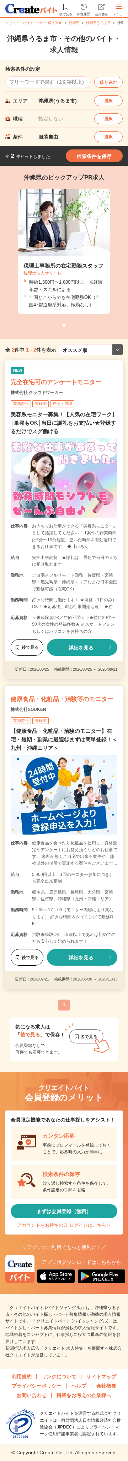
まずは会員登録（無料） (64, 1211)
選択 (108, 100)
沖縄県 (74, 23)
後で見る (30, 647)
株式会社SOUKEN (28, 709)
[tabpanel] (64, 251)
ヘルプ (78, 1386)
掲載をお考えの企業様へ (84, 1395)
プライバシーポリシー (37, 1386)
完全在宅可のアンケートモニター (56, 382)
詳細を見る (81, 647)
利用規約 (22, 1376)
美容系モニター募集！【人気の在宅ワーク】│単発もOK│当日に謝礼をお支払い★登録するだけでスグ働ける (64, 422)
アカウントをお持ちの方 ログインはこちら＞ (64, 1225)
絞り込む (108, 82)
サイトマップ (101, 1376)
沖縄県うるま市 (98, 23)
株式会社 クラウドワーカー (37, 392)
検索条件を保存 (94, 156)
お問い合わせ (32, 1395)
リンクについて (59, 1376)
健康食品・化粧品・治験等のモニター (62, 699)
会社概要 (106, 1386)
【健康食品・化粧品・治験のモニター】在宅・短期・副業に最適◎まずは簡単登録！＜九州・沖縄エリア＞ (64, 739)
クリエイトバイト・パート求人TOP (34, 23)
